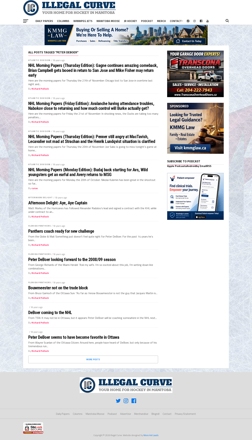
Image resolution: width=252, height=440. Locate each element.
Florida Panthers (39, 225)
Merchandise (141, 414)
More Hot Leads (151, 435)
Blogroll (155, 414)
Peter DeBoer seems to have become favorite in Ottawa (73, 337)
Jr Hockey (130, 21)
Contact (176, 21)
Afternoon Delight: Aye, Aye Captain (57, 202)
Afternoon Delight (40, 197)
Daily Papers (44, 21)
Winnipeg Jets (82, 21)
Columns (63, 21)
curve (35, 188)
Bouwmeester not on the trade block (58, 287)
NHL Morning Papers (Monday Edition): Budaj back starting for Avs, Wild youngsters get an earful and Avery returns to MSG (88, 172)
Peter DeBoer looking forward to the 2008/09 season (72, 259)
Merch (161, 21)
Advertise (125, 414)
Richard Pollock (40, 89)
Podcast (147, 21)
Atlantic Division (39, 60)
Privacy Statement (185, 414)
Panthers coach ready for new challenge (61, 231)
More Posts (93, 359)
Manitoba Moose (108, 21)
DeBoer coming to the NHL (50, 312)
